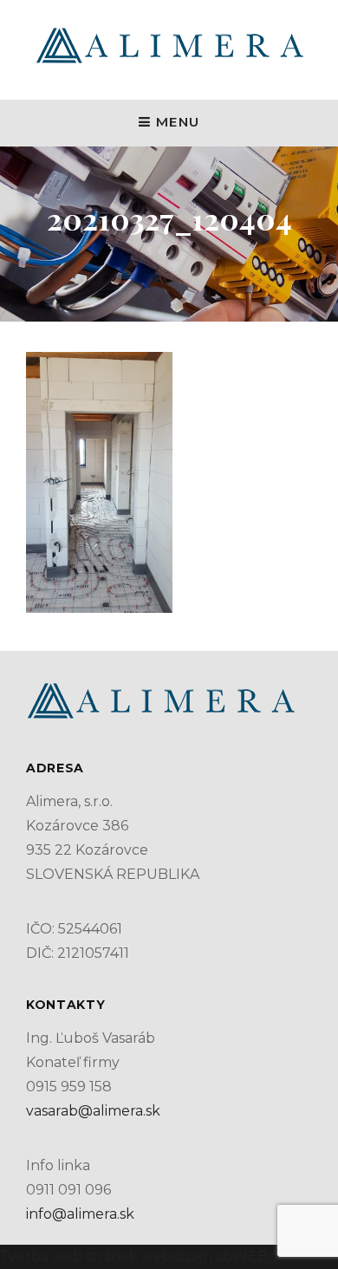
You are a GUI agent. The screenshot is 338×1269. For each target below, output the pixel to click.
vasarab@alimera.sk (93, 1111)
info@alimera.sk (80, 1214)
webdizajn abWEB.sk (211, 1256)
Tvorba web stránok (69, 1256)
